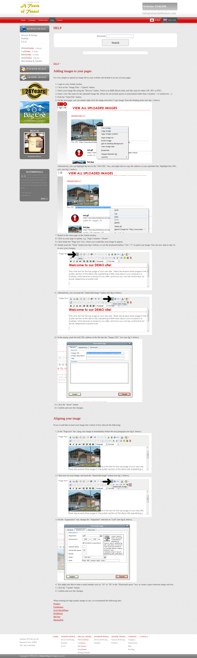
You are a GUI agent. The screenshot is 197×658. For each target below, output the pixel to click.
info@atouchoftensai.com (159, 13)
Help (52, 20)
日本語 (157, 20)
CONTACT (144, 637)
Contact (59, 20)
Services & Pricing (29, 35)
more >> (44, 206)
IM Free (56, 617)
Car (29, 51)
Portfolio (25, 38)
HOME (55, 637)
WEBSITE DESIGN (36, 29)
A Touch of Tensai (44, 656)
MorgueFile (58, 620)
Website (31, 48)
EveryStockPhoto (60, 610)
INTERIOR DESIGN (36, 69)
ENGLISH (171, 20)
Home (23, 20)
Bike (30, 54)
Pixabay (56, 604)
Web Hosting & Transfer (31, 61)
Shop (30, 58)
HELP (56, 64)
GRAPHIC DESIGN (37, 77)
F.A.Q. (24, 42)
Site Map (131, 649)
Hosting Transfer (84, 653)
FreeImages (58, 607)
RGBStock (58, 613)
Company (32, 20)
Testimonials (43, 20)
